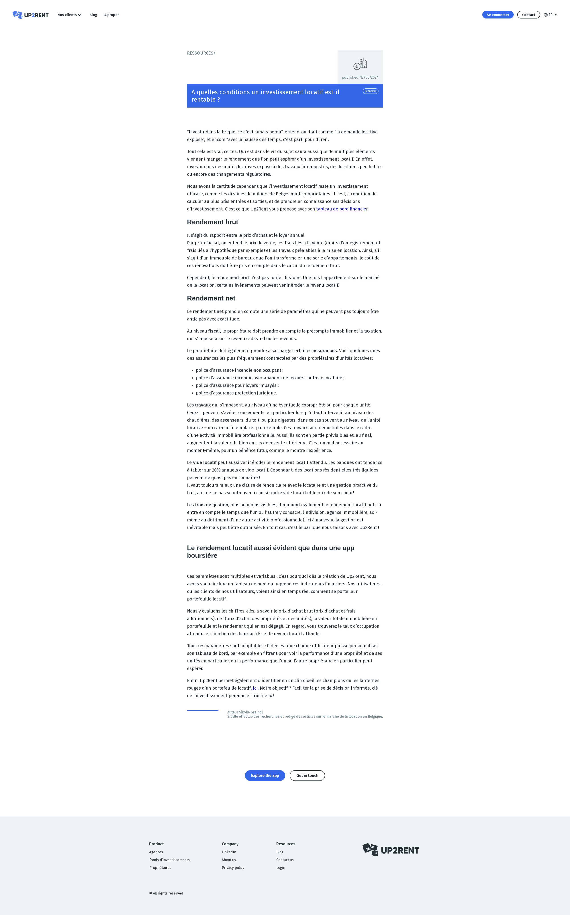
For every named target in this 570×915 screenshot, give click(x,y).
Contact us (285, 860)
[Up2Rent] (30, 15)
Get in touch (307, 775)
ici (255, 688)
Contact (528, 15)
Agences (156, 852)
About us (229, 860)
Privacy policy (233, 868)
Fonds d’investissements (169, 860)
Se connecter (498, 15)
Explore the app (265, 775)
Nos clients (67, 15)
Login (280, 868)
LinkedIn (229, 852)
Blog (93, 15)
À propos (112, 15)
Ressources (200, 53)
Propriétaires (160, 868)
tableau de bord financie (341, 209)
